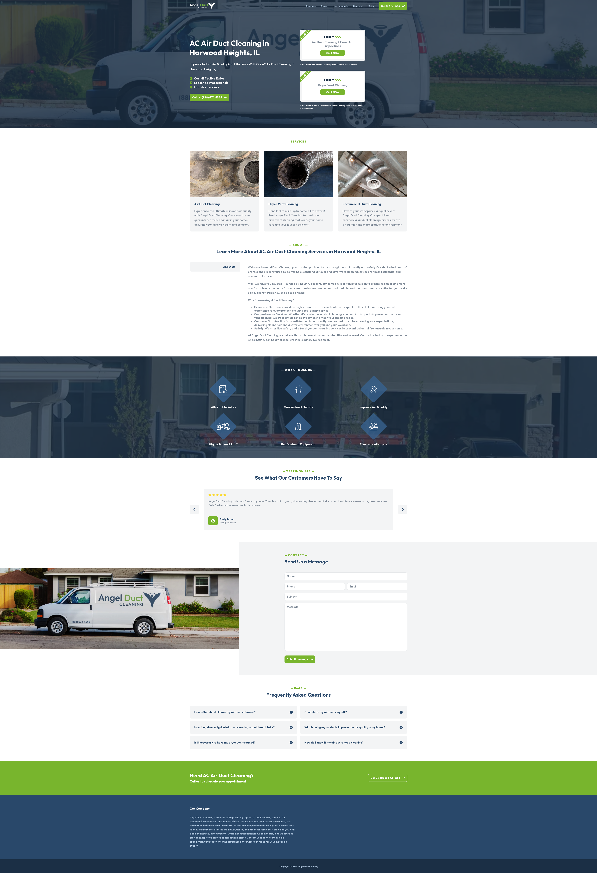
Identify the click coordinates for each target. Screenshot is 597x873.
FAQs (371, 5)
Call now (332, 52)
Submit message (297, 659)
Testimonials (340, 5)
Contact (358, 5)
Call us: (207, 97)
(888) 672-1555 (390, 6)
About (324, 5)
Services (311, 5)
